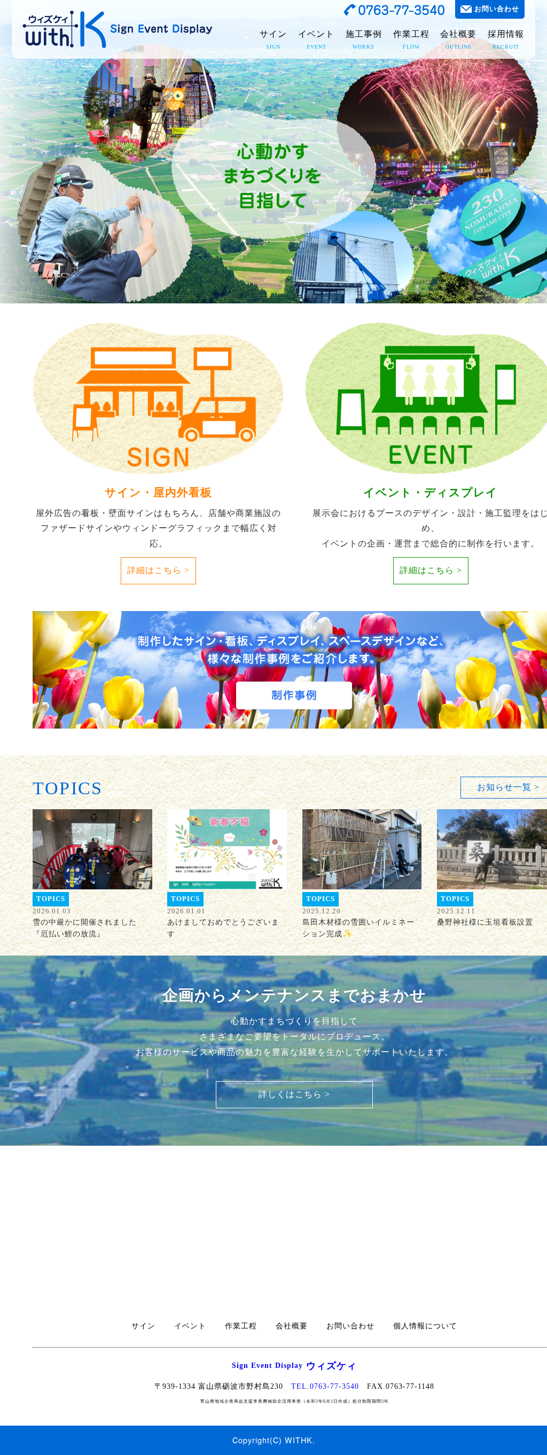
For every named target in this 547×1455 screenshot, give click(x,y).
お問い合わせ (496, 9)
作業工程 (411, 39)
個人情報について (425, 1326)
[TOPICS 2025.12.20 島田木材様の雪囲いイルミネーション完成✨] (362, 849)
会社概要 (458, 39)
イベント (316, 39)
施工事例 (364, 39)
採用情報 (506, 39)
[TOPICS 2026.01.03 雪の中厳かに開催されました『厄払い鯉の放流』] (92, 849)
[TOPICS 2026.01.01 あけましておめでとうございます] (227, 849)
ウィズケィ (294, 1365)
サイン (273, 39)
